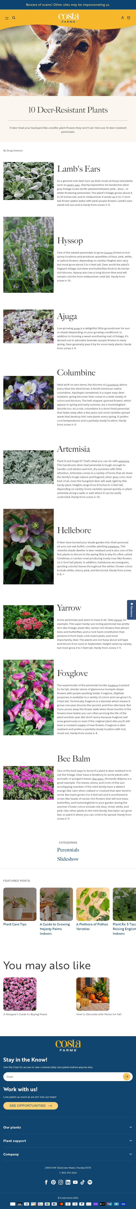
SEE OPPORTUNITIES (27, 1106)
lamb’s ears (73, 185)
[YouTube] (75, 1182)
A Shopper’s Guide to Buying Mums (25, 1014)
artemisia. (124, 461)
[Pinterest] (53, 1182)
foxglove (113, 685)
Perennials (68, 850)
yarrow (118, 620)
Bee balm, (98, 778)
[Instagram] (60, 1182)
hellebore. (114, 546)
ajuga (77, 328)
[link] (68, 18)
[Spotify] (90, 1182)
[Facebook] (46, 1182)
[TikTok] (82, 1182)
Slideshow (68, 859)
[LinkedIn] (68, 1182)
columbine (112, 384)
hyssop (108, 252)
